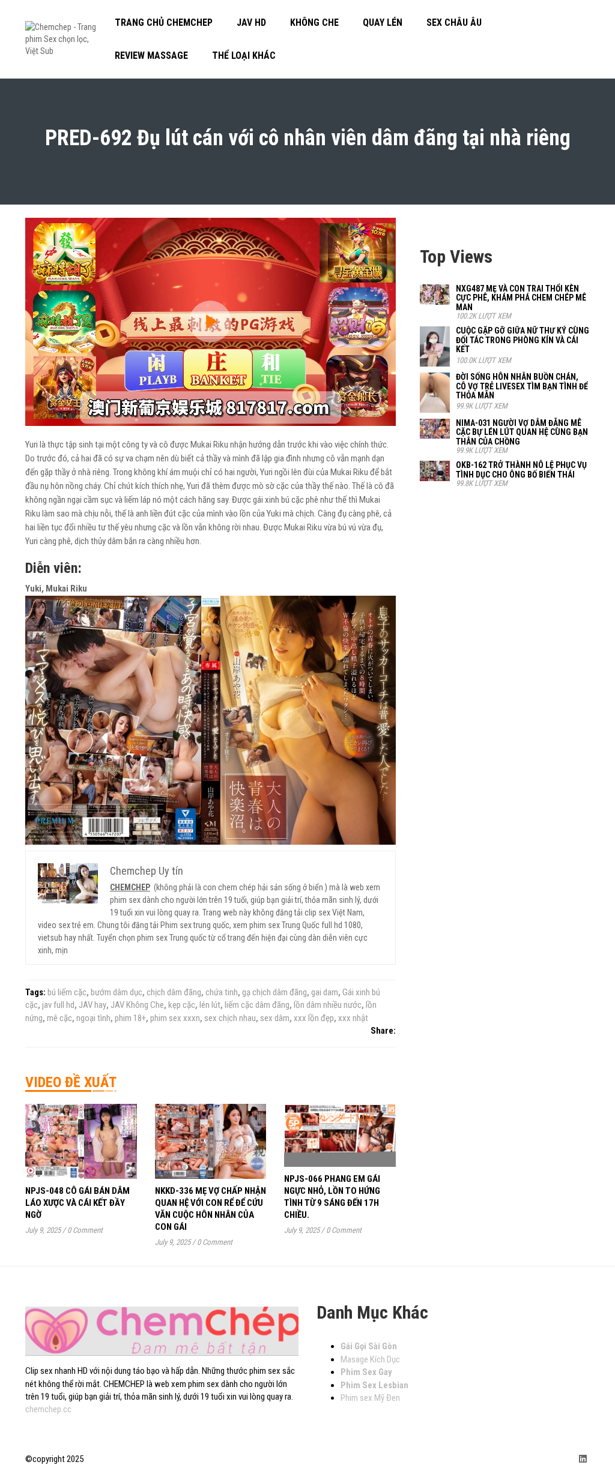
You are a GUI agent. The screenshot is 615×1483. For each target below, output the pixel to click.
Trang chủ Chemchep (164, 22)
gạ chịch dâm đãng (274, 992)
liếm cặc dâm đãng (257, 1004)
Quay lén (382, 22)
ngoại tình (93, 1018)
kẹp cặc (181, 1004)
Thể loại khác (244, 55)
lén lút (209, 1004)
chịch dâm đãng (174, 992)
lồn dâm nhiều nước (328, 1004)
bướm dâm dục (116, 992)
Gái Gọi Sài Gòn (369, 1346)
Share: (383, 1030)
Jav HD (251, 22)
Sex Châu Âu (454, 22)
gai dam (324, 992)
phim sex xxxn (175, 1018)
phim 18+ (130, 1018)
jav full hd (58, 1004)
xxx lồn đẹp (314, 1018)
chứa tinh (221, 992)
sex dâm (274, 1018)
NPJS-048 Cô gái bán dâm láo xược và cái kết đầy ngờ (77, 1202)
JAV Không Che (137, 1004)
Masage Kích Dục (370, 1359)
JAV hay (92, 1004)
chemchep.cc (48, 1409)
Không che (314, 22)
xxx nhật (353, 1018)
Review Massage (151, 55)
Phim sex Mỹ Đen (370, 1397)
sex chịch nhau (230, 1018)
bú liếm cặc (66, 992)
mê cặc (59, 1018)
